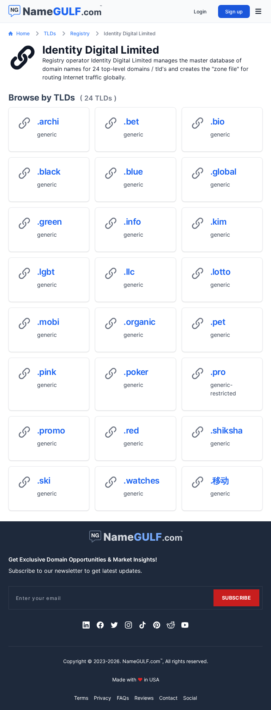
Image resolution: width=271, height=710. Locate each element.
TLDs (50, 33)
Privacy (102, 698)
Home (23, 33)
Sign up (234, 11)
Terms (81, 698)
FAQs (123, 698)
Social (190, 698)
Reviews (143, 698)
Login (200, 11)
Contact (168, 698)
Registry (80, 33)
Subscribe (236, 598)
